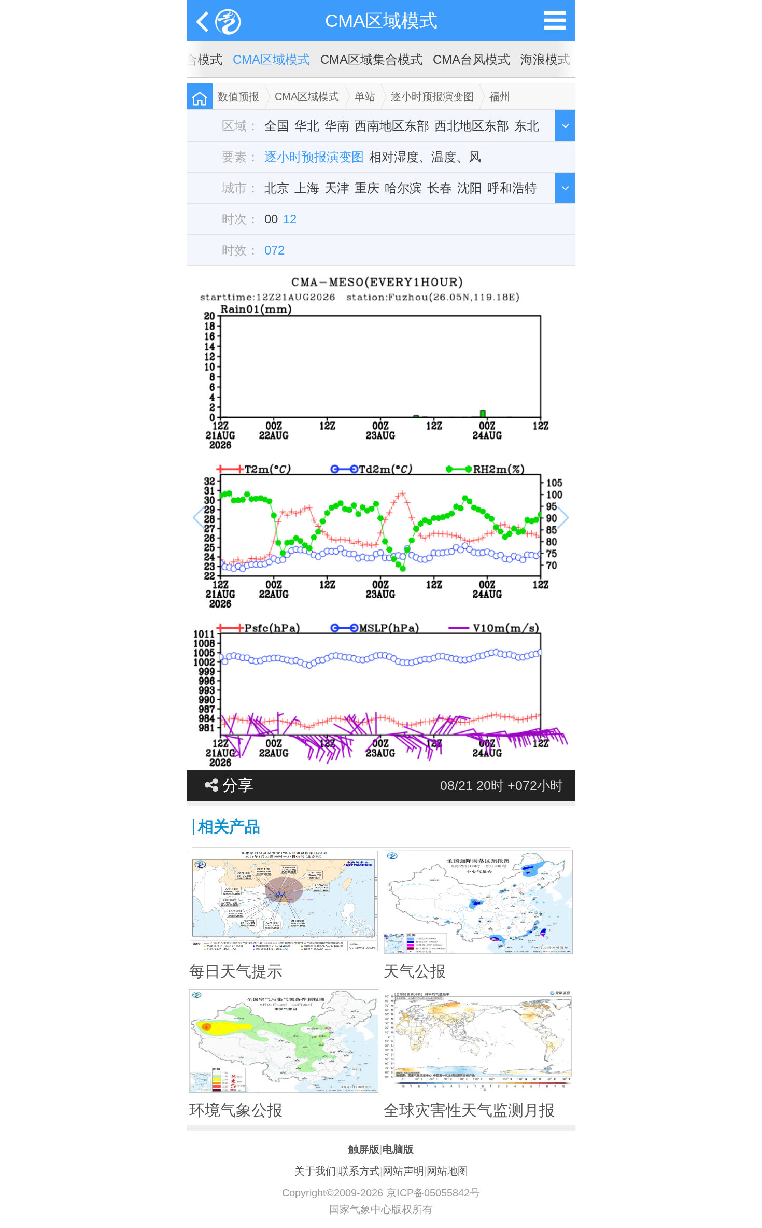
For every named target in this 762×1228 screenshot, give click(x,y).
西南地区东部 (392, 126)
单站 (365, 96)
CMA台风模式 (471, 59)
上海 (306, 188)
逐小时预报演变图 (432, 96)
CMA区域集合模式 (371, 59)
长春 (439, 188)
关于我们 (315, 1171)
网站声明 (403, 1171)
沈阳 (469, 188)
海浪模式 (545, 59)
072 (274, 250)
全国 (276, 126)
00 (271, 219)
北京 (276, 188)
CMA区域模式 (381, 20)
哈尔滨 (403, 188)
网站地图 (447, 1171)
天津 (336, 188)
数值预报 (238, 96)
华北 (306, 126)
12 (290, 219)
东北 (526, 126)
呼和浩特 (512, 188)
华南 (336, 126)
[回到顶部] (748, 1210)
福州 (499, 96)
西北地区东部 (471, 126)
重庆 (367, 188)
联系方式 (359, 1171)
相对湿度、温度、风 (425, 157)
